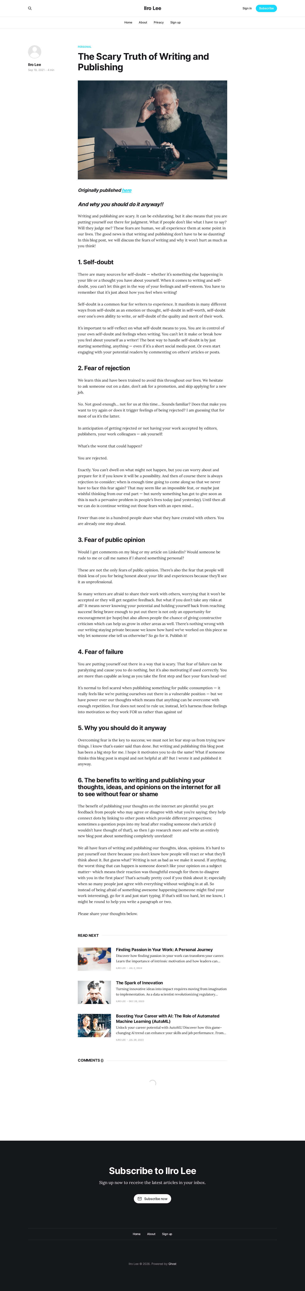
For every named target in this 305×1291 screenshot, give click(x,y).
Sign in (247, 8)
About (143, 22)
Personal (85, 46)
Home (128, 22)
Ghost (172, 1263)
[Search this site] (30, 8)
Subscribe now (155, 1199)
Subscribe (266, 8)
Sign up (175, 22)
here (126, 190)
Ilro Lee (152, 8)
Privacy (159, 22)
